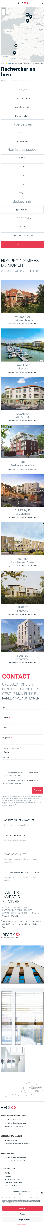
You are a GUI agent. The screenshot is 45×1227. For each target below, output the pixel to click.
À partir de (31, 324)
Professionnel (8, 1153)
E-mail (4, 728)
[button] (42, 1193)
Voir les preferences (22, 1220)
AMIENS (22, 558)
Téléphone (6, 738)
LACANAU (22, 413)
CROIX (22, 462)
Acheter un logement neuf (13, 1115)
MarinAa (22, 368)
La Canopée (22, 513)
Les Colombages (22, 320)
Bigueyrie (22, 610)
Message (5, 757)
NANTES (22, 655)
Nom (4, 707)
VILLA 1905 (22, 416)
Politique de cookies (21, 1224)
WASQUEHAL (22, 316)
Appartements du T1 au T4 (16, 324)
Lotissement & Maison (11, 1136)
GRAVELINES (22, 365)
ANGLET (22, 607)
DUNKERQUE (22, 510)
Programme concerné (11, 748)
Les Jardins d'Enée (22, 562)
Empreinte (22, 659)
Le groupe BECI (8, 1169)
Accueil (3, 81)
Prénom (5, 718)
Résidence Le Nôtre (22, 465)
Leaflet (9, 63)
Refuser (22, 1214)
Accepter (22, 1208)
